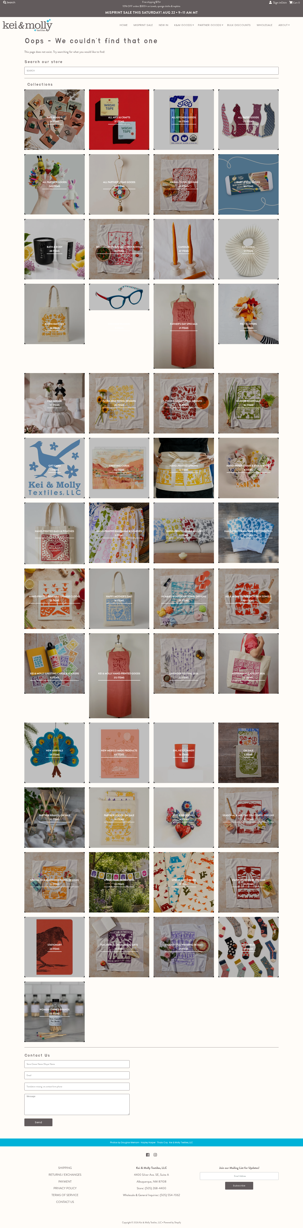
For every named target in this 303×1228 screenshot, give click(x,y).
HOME (124, 25)
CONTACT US (65, 1202)
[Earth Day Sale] (54, 314)
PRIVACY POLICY (65, 1188)
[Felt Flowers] (248, 314)
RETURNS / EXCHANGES (65, 1175)
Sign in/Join (279, 2)
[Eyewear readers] (119, 297)
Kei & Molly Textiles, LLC (150, 1222)
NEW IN (163, 25)
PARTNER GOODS (209, 25)
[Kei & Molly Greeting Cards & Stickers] (54, 663)
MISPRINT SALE (143, 25)
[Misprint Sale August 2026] (248, 663)
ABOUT (283, 25)
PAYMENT (65, 1181)
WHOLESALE (264, 25)
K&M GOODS (183, 25)
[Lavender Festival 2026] (184, 663)
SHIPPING (65, 1168)
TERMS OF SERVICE (65, 1195)
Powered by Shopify (172, 1222)
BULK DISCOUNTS (239, 25)
